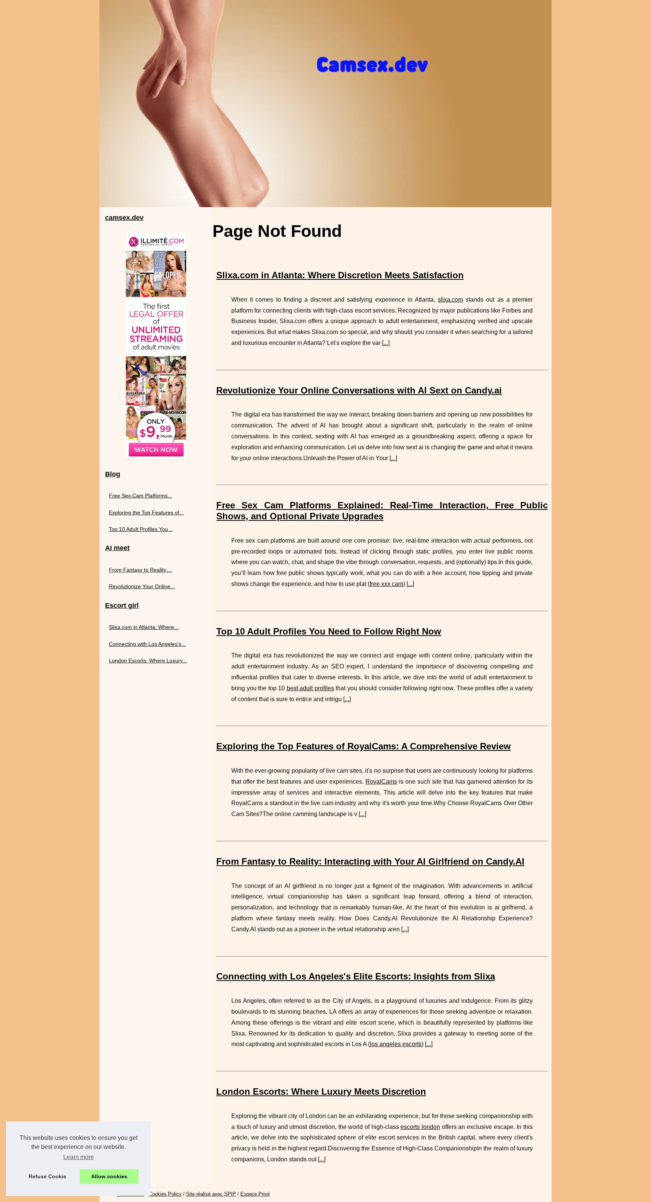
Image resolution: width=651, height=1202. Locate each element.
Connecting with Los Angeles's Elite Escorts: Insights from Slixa (355, 976)
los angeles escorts (396, 1044)
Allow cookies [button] (109, 1176)
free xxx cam (386, 584)
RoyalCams (381, 781)
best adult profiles (310, 688)
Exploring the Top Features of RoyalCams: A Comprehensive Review (363, 746)
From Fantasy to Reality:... (140, 570)
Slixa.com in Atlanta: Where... (144, 627)
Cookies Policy (165, 1194)
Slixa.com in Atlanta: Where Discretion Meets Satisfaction (340, 275)
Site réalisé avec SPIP (211, 1194)
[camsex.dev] (325, 103)
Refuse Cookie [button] (47, 1176)
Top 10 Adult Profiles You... (141, 529)
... (386, 343)
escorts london (420, 1127)
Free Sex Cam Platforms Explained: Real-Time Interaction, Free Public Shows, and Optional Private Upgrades (382, 510)
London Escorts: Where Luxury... (148, 660)
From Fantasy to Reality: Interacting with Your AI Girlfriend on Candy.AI (370, 861)
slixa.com (450, 299)
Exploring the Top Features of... (146, 512)
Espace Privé (255, 1194)
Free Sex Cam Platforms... (140, 496)
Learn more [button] (78, 1157)
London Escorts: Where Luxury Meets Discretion (321, 1091)
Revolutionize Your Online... (142, 586)
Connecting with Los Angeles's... (147, 644)
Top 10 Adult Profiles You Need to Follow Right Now (328, 631)
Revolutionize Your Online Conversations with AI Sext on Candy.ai (359, 390)
